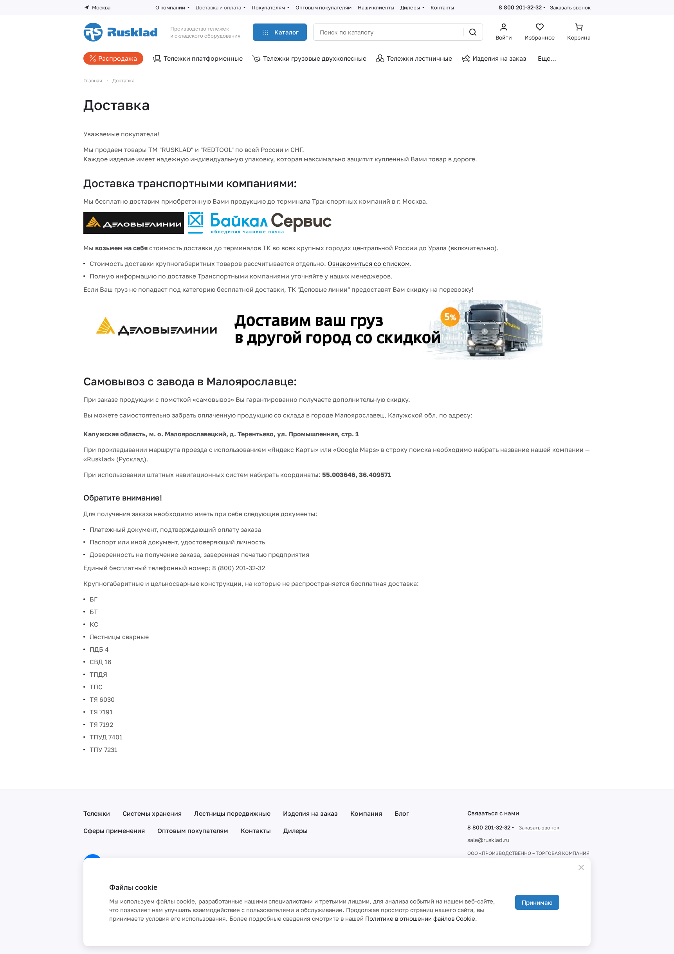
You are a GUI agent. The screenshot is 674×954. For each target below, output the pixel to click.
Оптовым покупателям (192, 831)
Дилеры (295, 831)
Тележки (96, 813)
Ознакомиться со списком (369, 263)
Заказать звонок (570, 7)
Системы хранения (152, 813)
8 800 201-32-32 (520, 7)
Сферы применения (114, 831)
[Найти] (473, 32)
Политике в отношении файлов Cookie (420, 918)
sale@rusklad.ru (488, 840)
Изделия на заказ (310, 813)
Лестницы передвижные (232, 813)
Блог (402, 813)
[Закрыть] (581, 867)
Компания (366, 813)
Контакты (256, 831)
